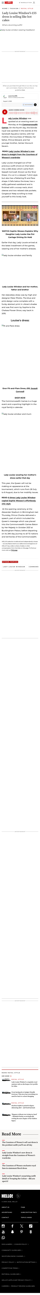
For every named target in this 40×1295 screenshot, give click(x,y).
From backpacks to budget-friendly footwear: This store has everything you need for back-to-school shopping (25, 1094)
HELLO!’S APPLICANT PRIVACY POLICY (16, 1280)
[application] (20, 215)
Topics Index (26, 1217)
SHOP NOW (20, 398)
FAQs (23, 1207)
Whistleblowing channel (13, 1256)
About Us (5, 1207)
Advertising (7, 1212)
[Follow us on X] (24, 1226)
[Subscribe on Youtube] (6, 1231)
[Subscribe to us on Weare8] (33, 1231)
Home (5, 8)
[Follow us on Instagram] (6, 1226)
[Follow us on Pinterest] (24, 1231)
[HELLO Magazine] (9, 2)
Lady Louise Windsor (17, 118)
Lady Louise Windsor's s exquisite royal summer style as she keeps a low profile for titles (25, 1084)
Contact (5, 1217)
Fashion (14, 8)
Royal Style (27, 8)
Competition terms (10, 1268)
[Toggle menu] (3, 3)
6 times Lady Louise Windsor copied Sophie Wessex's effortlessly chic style (19, 501)
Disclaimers (7, 1244)
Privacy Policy (8, 1262)
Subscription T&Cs (29, 1212)
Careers (5, 1286)
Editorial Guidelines (11, 1274)
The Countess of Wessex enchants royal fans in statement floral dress (19, 1166)
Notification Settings (26, 1262)
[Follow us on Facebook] (15, 1226)
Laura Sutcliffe (12, 96)
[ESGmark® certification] (17, 1196)
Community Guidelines (11, 1250)
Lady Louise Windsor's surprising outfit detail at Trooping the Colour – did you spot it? (19, 1178)
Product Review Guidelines (23, 1286)
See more (5, 1076)
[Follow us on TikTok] (33, 1226)
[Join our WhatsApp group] (6, 1237)
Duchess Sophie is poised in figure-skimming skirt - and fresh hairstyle (23, 1106)
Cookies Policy (20, 1244)
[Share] (35, 104)
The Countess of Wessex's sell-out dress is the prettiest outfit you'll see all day (20, 1143)
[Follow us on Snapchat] (15, 1231)
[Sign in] (34, 3)
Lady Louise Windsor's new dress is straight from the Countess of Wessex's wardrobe (19, 154)
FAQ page (14, 550)
